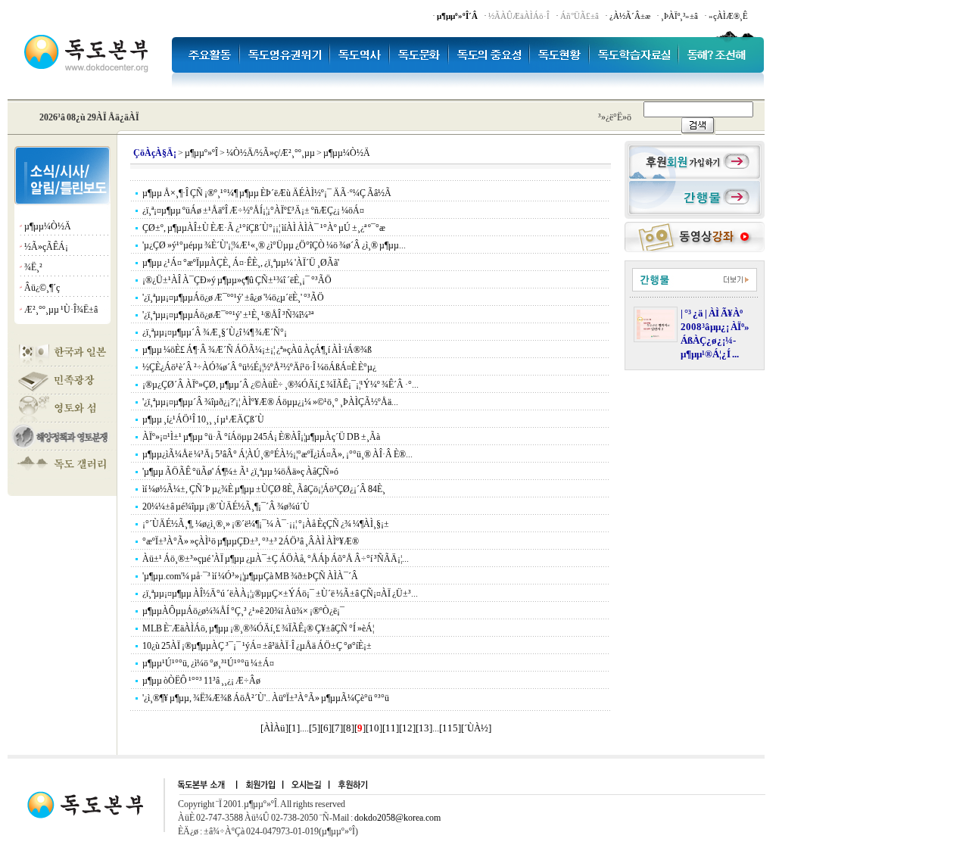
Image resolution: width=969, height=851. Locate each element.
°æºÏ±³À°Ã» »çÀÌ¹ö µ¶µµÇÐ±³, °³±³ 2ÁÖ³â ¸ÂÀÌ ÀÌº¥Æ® (250, 541)
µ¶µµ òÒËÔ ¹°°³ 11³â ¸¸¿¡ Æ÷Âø (201, 680)
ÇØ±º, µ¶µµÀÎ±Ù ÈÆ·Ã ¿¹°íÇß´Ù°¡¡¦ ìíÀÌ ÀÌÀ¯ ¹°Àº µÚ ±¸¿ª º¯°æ (263, 228)
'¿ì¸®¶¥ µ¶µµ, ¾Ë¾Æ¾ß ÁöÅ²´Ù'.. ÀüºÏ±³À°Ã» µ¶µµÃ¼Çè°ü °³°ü (265, 698)
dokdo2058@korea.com (397, 817)
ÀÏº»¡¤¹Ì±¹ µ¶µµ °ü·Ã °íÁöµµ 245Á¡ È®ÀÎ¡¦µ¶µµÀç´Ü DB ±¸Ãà (261, 437)
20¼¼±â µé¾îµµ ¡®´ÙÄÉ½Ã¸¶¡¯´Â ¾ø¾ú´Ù (226, 506)
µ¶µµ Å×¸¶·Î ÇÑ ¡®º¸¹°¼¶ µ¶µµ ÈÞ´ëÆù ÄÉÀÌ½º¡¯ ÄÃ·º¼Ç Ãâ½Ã (266, 193)
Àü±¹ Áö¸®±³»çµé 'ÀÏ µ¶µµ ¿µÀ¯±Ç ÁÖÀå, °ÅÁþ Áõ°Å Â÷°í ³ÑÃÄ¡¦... (275, 558)
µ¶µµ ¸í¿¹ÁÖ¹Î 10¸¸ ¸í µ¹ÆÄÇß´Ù (203, 419)
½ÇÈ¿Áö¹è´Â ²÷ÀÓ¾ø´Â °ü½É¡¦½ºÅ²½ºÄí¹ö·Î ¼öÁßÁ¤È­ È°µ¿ (259, 367)
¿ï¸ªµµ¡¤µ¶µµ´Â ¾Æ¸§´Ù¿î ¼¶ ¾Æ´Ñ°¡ (214, 332)
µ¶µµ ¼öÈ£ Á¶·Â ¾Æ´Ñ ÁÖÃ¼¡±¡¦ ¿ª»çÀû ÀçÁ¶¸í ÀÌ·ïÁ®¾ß (257, 349)
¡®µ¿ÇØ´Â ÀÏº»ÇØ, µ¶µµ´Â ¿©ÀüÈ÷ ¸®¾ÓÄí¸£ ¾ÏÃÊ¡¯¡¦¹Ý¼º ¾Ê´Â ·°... (280, 384)
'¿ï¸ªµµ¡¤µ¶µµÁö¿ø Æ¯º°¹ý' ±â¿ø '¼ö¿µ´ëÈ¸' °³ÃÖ (233, 297)
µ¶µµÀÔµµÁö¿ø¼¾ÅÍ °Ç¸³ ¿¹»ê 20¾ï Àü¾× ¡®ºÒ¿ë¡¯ (243, 611)
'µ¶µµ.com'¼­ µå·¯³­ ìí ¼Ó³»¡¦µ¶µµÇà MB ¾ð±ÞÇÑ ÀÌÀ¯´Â (250, 576)
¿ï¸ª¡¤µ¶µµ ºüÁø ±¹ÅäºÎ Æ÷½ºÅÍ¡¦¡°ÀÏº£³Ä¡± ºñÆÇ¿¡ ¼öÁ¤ (253, 210)
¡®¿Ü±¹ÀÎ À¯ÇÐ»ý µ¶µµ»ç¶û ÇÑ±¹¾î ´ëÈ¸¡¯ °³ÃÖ (237, 280)
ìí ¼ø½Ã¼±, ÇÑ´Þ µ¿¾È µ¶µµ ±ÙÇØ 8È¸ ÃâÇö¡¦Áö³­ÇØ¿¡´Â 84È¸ (263, 489)
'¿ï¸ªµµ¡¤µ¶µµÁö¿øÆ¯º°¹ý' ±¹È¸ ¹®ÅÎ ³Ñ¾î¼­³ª (227, 315)
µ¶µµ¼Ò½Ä (47, 226)
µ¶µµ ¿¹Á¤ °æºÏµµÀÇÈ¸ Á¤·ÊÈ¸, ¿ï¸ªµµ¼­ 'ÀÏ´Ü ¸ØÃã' (240, 262)
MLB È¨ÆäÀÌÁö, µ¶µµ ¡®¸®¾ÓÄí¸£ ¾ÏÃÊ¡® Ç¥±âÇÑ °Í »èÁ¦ (258, 628)
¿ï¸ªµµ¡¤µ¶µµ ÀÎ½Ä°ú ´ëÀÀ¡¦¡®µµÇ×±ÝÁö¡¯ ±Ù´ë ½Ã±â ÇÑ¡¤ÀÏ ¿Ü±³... (280, 593)
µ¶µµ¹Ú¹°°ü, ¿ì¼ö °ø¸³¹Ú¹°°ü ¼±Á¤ (208, 663)
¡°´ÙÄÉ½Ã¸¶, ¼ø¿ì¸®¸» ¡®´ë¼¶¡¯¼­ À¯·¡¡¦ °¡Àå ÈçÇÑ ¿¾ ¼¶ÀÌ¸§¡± (265, 524)
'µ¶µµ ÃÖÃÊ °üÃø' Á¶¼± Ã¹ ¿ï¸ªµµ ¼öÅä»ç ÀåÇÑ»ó (240, 471)
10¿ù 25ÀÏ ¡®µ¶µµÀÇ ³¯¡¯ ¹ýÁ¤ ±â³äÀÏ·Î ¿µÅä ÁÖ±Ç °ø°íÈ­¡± (257, 646)
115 (450, 728)
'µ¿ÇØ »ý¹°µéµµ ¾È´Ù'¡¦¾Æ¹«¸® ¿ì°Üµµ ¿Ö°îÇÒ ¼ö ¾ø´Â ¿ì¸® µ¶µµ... (274, 245)
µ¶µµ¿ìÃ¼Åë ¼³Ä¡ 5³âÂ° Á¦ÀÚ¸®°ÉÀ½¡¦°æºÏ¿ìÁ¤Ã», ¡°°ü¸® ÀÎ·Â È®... (277, 454)
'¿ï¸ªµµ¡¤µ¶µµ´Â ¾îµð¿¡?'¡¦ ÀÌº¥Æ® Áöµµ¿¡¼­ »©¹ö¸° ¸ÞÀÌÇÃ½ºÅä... (270, 402)
